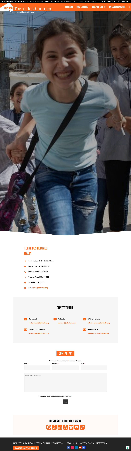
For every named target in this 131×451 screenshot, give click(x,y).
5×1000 (47, 2)
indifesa (93, 2)
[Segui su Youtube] (80, 447)
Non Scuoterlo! (78, 2)
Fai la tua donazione (117, 7)
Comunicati (112, 1)
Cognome (55, 363)
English (125, 1)
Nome (26, 363)
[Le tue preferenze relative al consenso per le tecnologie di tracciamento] (127, 447)
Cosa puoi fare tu (98, 7)
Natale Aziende (23, 2)
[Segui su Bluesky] (83, 447)
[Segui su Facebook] (68, 447)
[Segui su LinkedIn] (76, 447)
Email (82, 363)
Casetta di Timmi (66, 2)
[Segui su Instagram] (72, 447)
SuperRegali (55, 2)
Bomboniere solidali (36, 2)
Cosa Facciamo (82, 7)
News (104, 1)
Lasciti (87, 2)
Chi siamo (69, 7)
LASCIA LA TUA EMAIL (26, 448)
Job (119, 1)
